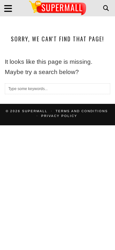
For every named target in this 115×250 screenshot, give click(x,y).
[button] (10, 8)
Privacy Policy (59, 116)
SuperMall (35, 111)
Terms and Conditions (82, 111)
